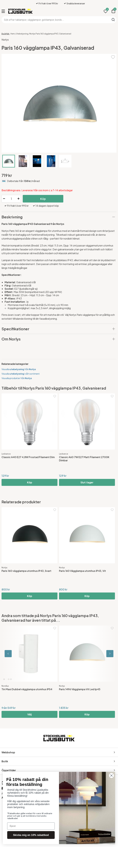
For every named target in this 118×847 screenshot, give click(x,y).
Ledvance (6, 454)
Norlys (5, 39)
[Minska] (4, 199)
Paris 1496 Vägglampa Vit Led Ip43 (79, 689)
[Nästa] (102, 654)
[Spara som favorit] (113, 56)
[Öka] (18, 199)
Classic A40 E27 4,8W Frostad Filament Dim (28, 457)
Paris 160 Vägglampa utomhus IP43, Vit (82, 570)
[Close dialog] (111, 775)
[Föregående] (15, 654)
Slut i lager (87, 482)
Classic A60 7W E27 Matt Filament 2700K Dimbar (84, 458)
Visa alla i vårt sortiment (21, 373)
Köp (43, 198)
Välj (29, 714)
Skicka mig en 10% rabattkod (31, 835)
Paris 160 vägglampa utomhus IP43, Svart (26, 570)
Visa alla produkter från (17, 378)
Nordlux (5, 686)
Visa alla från (19, 369)
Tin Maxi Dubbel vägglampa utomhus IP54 (27, 689)
